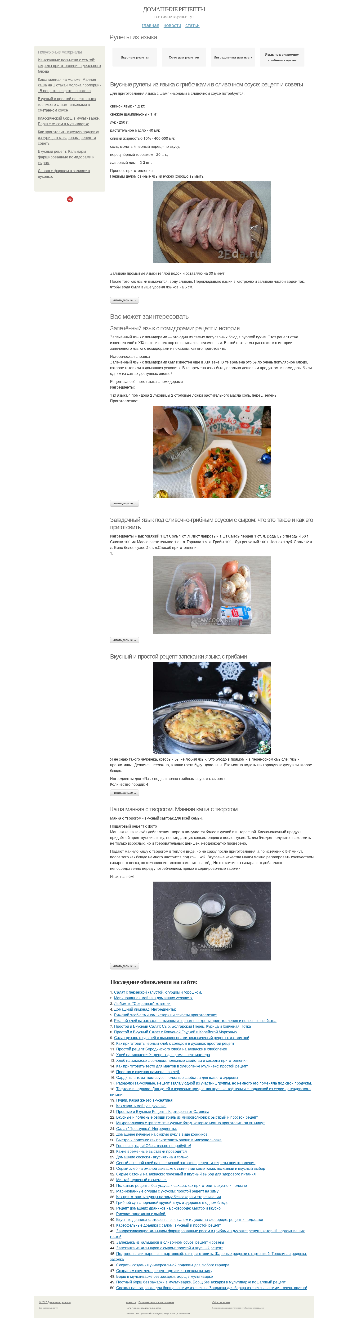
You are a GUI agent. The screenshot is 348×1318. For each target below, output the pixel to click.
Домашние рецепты (174, 9)
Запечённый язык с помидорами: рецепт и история (175, 328)
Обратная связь (221, 1302)
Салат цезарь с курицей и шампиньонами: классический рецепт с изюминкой (181, 1037)
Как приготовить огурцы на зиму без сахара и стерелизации (168, 1196)
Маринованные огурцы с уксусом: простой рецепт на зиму (167, 1191)
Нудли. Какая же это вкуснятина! (144, 1100)
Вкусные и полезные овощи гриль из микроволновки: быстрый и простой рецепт (187, 1117)
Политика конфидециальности (143, 1307)
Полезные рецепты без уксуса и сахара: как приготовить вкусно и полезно (181, 1185)
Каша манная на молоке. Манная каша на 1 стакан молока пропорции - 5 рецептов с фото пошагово (70, 85)
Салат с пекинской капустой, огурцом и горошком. (158, 992)
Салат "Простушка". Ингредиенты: (146, 1128)
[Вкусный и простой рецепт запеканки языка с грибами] (212, 708)
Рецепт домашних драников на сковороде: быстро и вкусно (168, 1208)
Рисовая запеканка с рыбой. (141, 1213)
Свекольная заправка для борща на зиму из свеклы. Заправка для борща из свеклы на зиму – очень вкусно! (211, 1287)
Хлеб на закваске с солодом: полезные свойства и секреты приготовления (182, 1060)
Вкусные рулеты (135, 57)
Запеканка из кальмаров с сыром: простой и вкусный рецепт (169, 1248)
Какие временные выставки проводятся (151, 1151)
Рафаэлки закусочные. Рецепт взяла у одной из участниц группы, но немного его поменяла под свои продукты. (214, 1083)
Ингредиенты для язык (233, 57)
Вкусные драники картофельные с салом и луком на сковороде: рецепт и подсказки (189, 1219)
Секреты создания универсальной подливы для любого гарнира (172, 1265)
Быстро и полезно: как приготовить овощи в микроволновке (169, 1140)
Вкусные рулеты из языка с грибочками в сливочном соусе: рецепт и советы (206, 84)
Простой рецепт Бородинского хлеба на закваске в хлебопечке (171, 1049)
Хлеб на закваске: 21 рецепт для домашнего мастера (163, 1054)
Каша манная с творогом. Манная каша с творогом (174, 809)
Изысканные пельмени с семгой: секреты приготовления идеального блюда (69, 65)
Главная (150, 25)
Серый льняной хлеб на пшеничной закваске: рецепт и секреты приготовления (185, 1162)
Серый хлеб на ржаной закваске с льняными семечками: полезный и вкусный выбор (190, 1168)
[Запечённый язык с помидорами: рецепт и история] (212, 452)
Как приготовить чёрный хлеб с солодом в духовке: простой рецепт (175, 1043)
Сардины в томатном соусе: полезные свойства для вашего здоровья (177, 1077)
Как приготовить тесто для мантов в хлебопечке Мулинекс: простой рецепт (182, 1066)
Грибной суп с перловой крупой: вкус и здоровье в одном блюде (172, 1202)
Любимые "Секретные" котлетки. (142, 1003)
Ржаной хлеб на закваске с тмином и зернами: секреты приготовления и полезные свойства (195, 1020)
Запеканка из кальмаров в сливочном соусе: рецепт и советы (170, 1242)
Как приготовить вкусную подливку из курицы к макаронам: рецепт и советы (68, 137)
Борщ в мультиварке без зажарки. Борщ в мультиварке (164, 1276)
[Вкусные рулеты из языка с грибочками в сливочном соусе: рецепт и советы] (212, 222)
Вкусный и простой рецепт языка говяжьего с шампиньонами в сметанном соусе (67, 104)
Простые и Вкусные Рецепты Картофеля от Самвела (162, 1111)
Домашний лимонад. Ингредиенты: (145, 1009)
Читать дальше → (124, 300)
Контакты (131, 1302)
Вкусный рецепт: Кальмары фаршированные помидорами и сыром (66, 157)
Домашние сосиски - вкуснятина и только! (152, 1157)
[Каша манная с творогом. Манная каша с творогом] (212, 921)
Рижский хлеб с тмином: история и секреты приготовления (165, 1015)
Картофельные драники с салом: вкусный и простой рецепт (168, 1225)
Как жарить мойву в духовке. (141, 1105)
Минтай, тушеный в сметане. (141, 1179)
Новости (172, 25)
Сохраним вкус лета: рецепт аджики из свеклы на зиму (164, 1270)
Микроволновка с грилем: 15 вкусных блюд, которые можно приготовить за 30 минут (190, 1122)
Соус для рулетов (184, 57)
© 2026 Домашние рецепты (55, 1302)
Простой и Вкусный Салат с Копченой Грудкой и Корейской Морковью (175, 1032)
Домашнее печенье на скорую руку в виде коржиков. (162, 1134)
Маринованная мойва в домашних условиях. (153, 997)
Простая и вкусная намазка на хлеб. (148, 1071)
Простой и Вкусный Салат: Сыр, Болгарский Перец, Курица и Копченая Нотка (182, 1026)
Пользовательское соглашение (156, 1302)
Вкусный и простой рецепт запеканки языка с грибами (178, 656)
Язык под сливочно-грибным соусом (282, 57)
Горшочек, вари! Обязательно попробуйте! (153, 1145)
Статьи (192, 25)
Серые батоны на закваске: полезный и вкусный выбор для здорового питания (186, 1174)
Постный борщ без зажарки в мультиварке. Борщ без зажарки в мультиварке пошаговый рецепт (201, 1282)
